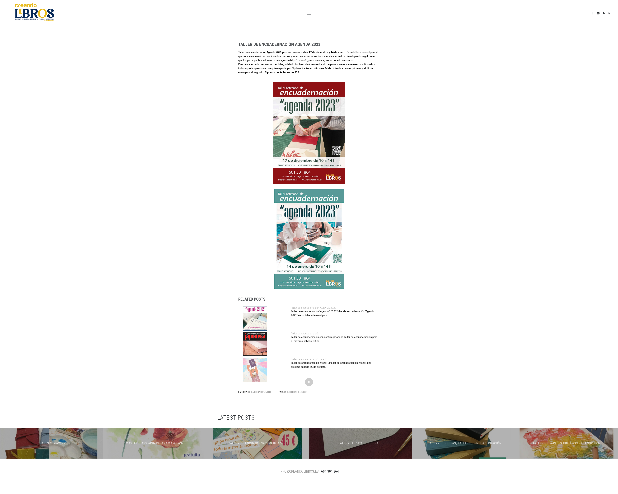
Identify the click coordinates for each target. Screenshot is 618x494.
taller (304, 392)
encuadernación (292, 392)
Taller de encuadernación (305, 333)
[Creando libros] (34, 13)
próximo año (300, 60)
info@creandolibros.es (299, 471)
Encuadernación (256, 392)
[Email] (598, 13)
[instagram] (609, 13)
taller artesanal (361, 52)
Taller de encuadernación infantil (309, 359)
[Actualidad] (603, 13)
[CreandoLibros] (592, 13)
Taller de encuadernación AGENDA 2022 (313, 307)
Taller (268, 392)
